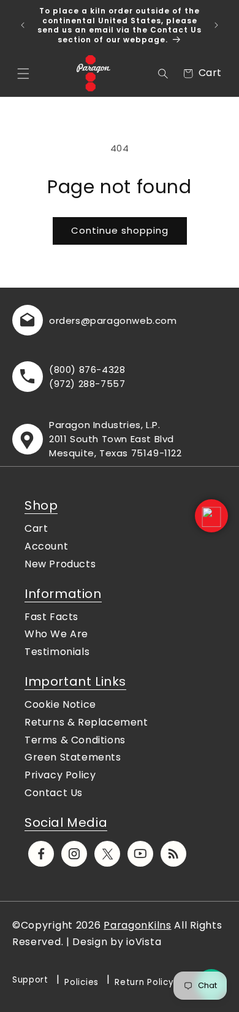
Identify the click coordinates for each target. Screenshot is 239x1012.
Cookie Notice (60, 704)
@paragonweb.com (129, 320)
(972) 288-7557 (87, 383)
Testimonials (57, 652)
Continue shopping (120, 230)
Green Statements (73, 757)
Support (30, 980)
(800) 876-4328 (87, 369)
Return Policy (144, 982)
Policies (81, 982)
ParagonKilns (137, 925)
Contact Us (54, 793)
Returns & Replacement (86, 722)
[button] (23, 73)
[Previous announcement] (22, 25)
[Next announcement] (216, 25)
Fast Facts (51, 617)
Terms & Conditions (75, 740)
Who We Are (56, 634)
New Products (60, 564)
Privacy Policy (60, 775)
